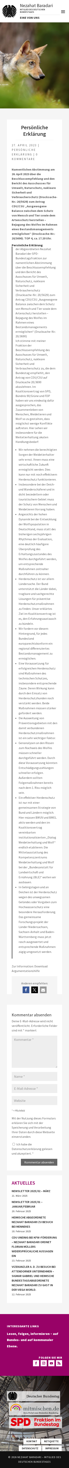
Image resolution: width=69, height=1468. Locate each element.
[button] (26, 990)
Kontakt (31, 1441)
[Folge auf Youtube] (51, 1363)
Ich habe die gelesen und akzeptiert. (32, 1148)
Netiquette (51, 1441)
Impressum (52, 1448)
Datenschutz (30, 1448)
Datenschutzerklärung (27, 1149)
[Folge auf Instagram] (44, 1363)
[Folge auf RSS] (59, 1363)
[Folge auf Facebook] (36, 1363)
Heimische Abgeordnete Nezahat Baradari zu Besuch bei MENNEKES (32, 1221)
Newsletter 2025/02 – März (31, 1191)
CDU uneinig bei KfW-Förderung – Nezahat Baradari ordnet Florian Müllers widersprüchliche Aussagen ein (34, 1246)
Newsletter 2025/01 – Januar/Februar (27, 1204)
